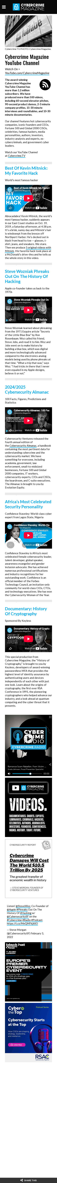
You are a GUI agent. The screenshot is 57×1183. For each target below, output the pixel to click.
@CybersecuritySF (18, 916)
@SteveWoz (23, 906)
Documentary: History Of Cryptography (26, 611)
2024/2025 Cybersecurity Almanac (27, 389)
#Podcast (36, 920)
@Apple (11, 909)
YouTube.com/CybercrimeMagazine (27, 73)
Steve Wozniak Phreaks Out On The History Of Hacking (27, 276)
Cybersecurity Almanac (23, 445)
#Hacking (25, 913)
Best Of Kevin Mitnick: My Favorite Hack (26, 170)
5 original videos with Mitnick (28, 249)
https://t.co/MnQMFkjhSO (22, 923)
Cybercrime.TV (16, 155)
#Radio (26, 920)
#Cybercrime (14, 920)
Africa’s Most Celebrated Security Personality (28, 504)
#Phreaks (22, 909)
